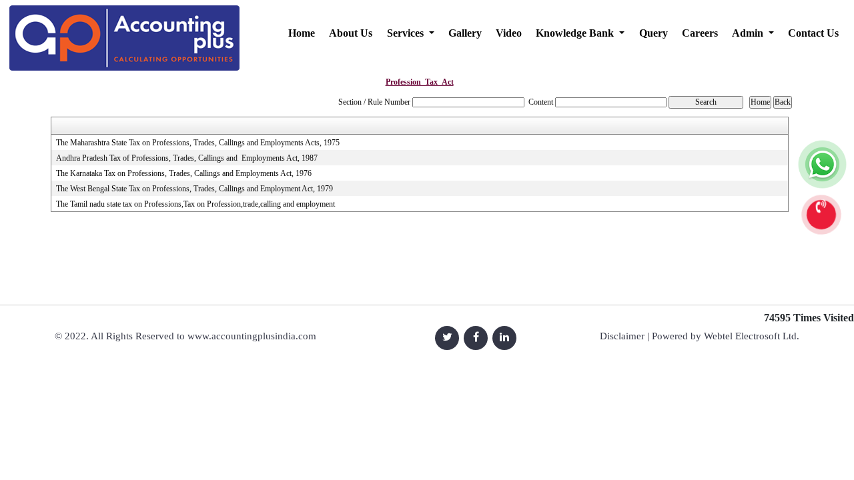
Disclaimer (622, 336)
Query (653, 33)
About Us (350, 33)
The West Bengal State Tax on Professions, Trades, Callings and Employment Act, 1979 (194, 188)
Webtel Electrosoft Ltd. (751, 336)
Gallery (465, 33)
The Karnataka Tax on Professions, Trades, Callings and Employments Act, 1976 (184, 173)
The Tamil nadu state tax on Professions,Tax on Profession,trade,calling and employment (195, 204)
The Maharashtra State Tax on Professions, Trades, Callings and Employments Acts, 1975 (198, 142)
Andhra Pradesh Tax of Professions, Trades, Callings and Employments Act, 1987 (187, 158)
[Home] (125, 34)
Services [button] (406, 33)
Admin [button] (749, 33)
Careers (700, 33)
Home (301, 33)
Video (509, 33)
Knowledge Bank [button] (576, 33)
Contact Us (813, 33)
